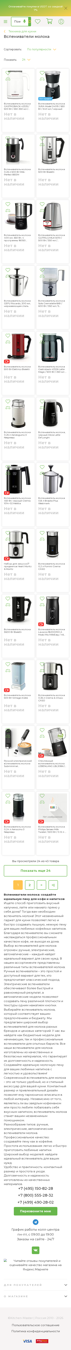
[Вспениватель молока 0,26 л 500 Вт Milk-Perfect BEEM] (18, 151)
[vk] (35, 1250)
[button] (43, 48)
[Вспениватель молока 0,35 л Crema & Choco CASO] (52, 677)
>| (53, 885)
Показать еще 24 (36, 871)
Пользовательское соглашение (35, 1325)
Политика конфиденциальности (35, 1331)
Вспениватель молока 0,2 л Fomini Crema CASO (51, 566)
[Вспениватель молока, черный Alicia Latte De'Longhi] (52, 414)
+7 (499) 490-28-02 (35, 1202)
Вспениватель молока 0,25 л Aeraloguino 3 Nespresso (17, 435)
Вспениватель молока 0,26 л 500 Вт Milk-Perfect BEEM (17, 172)
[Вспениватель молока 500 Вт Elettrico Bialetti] (18, 348)
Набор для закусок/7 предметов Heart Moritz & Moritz (18, 566)
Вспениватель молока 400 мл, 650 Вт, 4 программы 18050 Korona (17, 238)
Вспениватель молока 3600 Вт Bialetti (17, 630)
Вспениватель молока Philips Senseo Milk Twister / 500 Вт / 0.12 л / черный (52, 829)
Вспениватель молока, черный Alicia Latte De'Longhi (52, 435)
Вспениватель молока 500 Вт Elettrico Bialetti (17, 368)
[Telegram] (35, 1222)
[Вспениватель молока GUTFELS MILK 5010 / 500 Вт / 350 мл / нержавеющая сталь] (52, 217)
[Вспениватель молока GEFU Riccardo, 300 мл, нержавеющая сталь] (18, 283)
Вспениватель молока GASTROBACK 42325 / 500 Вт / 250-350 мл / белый (17, 106)
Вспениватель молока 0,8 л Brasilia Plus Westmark (51, 501)
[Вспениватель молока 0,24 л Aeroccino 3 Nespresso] (18, 808)
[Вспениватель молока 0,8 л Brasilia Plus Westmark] (52, 480)
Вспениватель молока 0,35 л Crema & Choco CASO (51, 698)
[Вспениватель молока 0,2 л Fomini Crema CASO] (52, 546)
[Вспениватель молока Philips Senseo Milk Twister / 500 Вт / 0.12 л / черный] (52, 808)
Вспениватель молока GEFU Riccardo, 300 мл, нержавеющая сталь (17, 303)
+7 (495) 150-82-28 (35, 1188)
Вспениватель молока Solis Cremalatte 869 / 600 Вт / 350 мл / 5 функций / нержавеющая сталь (51, 303)
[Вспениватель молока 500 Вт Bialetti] (52, 151)
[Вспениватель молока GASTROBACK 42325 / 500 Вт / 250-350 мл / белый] (18, 85)
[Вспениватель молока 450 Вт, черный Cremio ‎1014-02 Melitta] (18, 480)
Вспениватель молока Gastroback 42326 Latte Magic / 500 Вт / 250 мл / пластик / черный (52, 369)
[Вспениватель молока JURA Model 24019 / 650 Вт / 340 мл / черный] (52, 85)
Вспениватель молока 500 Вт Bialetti (51, 170)
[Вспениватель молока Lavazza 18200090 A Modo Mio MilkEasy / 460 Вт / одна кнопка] (52, 611)
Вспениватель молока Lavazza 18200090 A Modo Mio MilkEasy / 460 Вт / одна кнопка (52, 632)
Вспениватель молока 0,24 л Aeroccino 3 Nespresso (17, 829)
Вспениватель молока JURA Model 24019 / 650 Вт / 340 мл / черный (51, 106)
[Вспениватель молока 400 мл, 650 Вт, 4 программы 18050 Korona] (18, 217)
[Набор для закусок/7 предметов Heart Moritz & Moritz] (18, 546)
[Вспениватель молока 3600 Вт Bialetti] (18, 611)
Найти (29, 21)
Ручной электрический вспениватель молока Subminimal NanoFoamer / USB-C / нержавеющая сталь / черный (18, 764)
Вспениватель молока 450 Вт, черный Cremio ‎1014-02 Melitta (17, 501)
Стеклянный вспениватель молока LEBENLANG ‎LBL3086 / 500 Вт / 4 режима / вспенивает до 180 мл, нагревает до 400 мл (51, 764)
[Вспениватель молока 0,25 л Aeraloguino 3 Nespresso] (18, 414)
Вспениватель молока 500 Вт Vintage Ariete (17, 696)
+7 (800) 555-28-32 (35, 1195)
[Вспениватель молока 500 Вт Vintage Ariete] (18, 677)
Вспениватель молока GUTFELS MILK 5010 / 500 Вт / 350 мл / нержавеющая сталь (51, 238)
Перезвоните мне (35, 1211)
